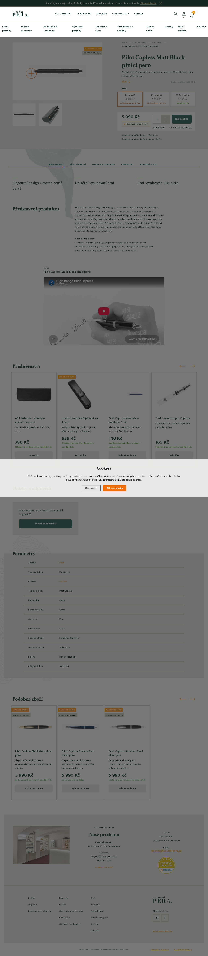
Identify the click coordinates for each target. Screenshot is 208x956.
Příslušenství (78, 164)
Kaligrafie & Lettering (51, 28)
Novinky (201, 27)
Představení (56, 164)
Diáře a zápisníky (26, 28)
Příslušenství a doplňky (125, 28)
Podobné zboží (148, 164)
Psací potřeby (6, 28)
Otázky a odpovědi (103, 164)
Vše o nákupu (63, 14)
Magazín (102, 14)
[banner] (21, 14)
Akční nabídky (181, 28)
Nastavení (91, 488)
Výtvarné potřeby (77, 28)
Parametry (127, 164)
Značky (169, 27)
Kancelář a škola (101, 28)
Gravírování (84, 14)
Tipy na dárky (150, 28)
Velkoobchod (120, 14)
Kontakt (139, 14)
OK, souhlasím (114, 488)
